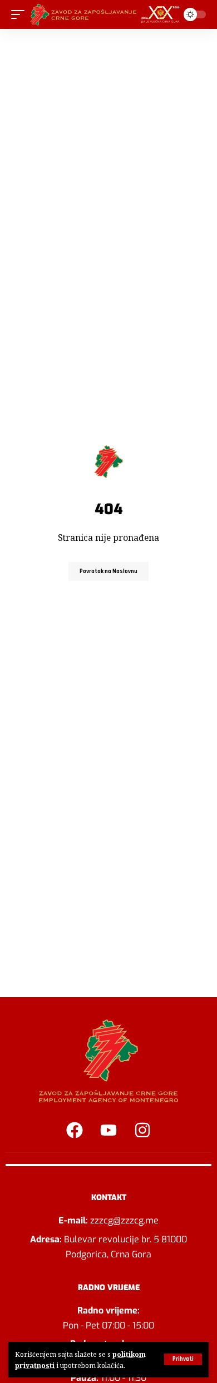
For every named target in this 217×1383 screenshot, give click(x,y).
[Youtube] (108, 1130)
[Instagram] (142, 1130)
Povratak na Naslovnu (108, 571)
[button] (183, 1359)
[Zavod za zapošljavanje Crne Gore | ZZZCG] (107, 14)
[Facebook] (74, 1130)
